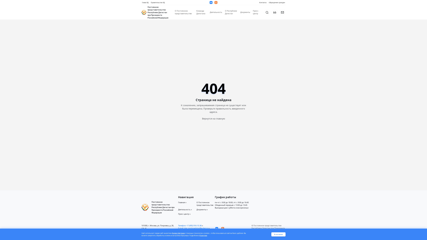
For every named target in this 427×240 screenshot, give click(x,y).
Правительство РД (158, 2)
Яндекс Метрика (178, 233)
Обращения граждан (277, 2)
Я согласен (278, 234)
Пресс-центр (256, 12)
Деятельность (216, 12)
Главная (181, 202)
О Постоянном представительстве (183, 12)
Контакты (263, 2)
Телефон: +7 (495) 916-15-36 (190, 225)
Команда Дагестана (200, 12)
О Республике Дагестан (231, 12)
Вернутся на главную (213, 118)
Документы (245, 12)
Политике (203, 235)
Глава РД (145, 2)
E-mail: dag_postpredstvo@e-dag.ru (193, 228)
